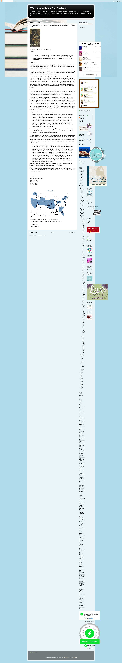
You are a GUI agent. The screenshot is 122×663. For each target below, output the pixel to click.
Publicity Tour (81, 430)
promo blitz (81, 470)
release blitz (81, 418)
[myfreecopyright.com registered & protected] (82, 144)
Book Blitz (81, 432)
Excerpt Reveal (80, 495)
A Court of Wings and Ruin (88, 51)
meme (80, 463)
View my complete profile (81, 121)
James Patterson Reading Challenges (81, 531)
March (83, 361)
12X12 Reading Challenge (81, 525)
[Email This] (52, 219)
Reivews (81, 503)
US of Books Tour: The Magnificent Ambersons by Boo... (83, 226)
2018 (82, 179)
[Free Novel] (89, 237)
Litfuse (80, 519)
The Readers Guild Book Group (81, 599)
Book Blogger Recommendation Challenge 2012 (81, 555)
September (82, 205)
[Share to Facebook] (56, 219)
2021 (82, 171)
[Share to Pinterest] (57, 219)
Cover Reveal (80, 414)
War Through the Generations (36, 178)
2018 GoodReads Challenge (81, 459)
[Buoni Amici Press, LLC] (89, 142)
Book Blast (81, 438)
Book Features (81, 482)
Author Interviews (81, 445)
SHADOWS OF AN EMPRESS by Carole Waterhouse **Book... (83, 344)
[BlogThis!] (53, 219)
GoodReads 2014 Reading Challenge (81, 571)
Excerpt (80, 398)
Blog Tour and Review (81, 401)
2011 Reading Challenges (81, 512)
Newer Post (33, 232)
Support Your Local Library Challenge (81, 585)
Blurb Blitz (81, 467)
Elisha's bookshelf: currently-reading (90, 44)
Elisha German (82, 118)
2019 (82, 176)
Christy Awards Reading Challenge (81, 564)
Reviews (45, 19)
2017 (82, 182)
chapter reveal (80, 603)
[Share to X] (54, 219)
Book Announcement (81, 549)
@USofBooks (36, 221)
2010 (82, 387)
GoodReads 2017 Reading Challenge (81, 422)
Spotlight (81, 581)
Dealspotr (92, 621)
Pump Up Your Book (81, 478)
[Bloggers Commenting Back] (85, 111)
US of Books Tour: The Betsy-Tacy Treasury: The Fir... (83, 279)
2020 (82, 173)
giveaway (81, 395)
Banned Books (81, 517)
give (80, 541)
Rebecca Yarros (86, 58)
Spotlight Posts (81, 466)
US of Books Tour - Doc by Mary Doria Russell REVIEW (83, 262)
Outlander (85, 46)
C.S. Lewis (85, 63)
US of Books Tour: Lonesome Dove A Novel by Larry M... (83, 326)
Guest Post (81, 441)
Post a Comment (35, 226)
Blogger (75, 657)
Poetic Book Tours (34, 180)
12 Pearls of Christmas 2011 (81, 522)
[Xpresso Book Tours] (97, 185)
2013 (82, 378)
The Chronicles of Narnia (88, 62)
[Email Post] (49, 219)
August (82, 209)
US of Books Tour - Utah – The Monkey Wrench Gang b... (83, 244)
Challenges (81, 559)
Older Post (72, 232)
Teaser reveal (80, 506)
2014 (82, 375)
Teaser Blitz (81, 594)
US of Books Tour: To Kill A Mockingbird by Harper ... (83, 295)
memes (80, 427)
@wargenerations (33, 183)
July (83, 212)
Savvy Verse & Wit (34, 177)
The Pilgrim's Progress (88, 67)
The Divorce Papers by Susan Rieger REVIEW (83, 310)
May (83, 355)
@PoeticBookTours (34, 184)
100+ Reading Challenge (81, 544)
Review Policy (38, 19)
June (83, 215)
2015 (82, 372)
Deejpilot (65, 657)
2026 (82, 170)
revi (80, 608)
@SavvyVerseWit (34, 181)
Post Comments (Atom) (41, 235)
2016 (82, 185)
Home (31, 19)
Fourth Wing (85, 57)
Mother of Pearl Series (82, 474)
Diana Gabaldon (86, 47)
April (83, 358)
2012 (82, 381)
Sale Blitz (81, 491)
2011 (82, 384)
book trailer (81, 508)
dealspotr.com (90, 648)
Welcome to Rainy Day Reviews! (48, 8)
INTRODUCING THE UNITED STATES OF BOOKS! (51, 221)
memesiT (81, 605)
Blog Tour (81, 435)
